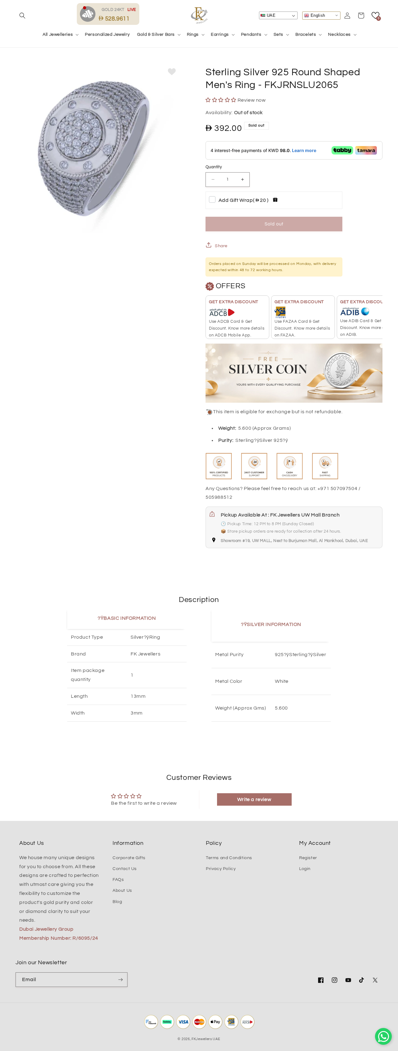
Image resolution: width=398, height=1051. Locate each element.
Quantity (214, 167)
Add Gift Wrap (244, 200)
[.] (89, 14)
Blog (117, 902)
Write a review (254, 799)
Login (305, 869)
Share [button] (221, 246)
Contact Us (125, 869)
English (317, 15)
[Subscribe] (120, 979)
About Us (122, 890)
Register (308, 858)
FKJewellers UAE (206, 1039)
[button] (22, 15)
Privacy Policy (221, 869)
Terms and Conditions (229, 858)
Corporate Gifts (129, 858)
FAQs (118, 879)
